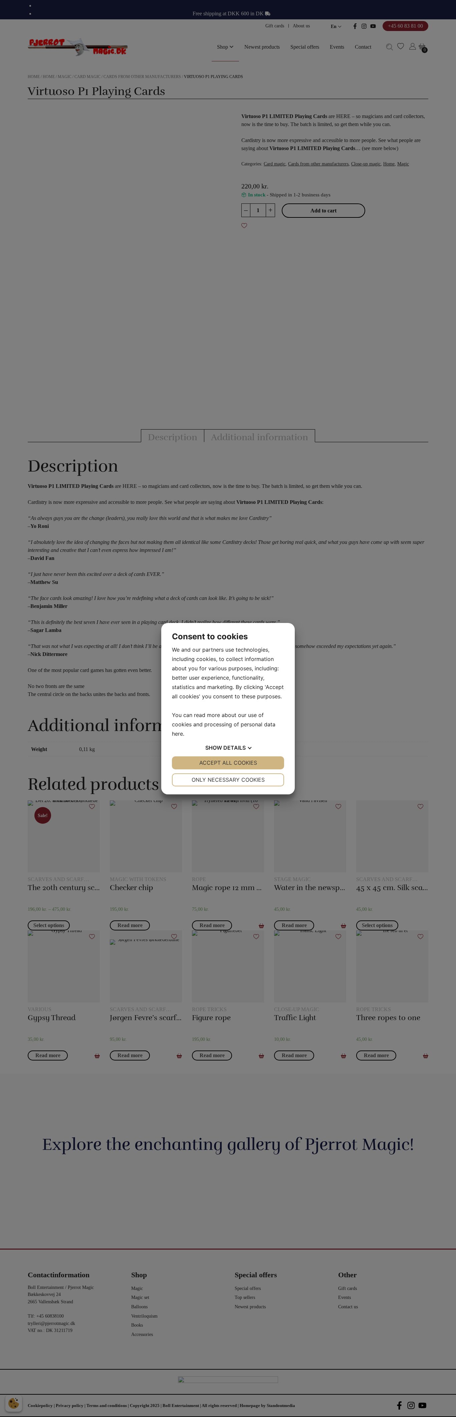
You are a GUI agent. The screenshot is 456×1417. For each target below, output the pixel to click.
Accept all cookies (228, 762)
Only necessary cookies (228, 779)
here (177, 733)
